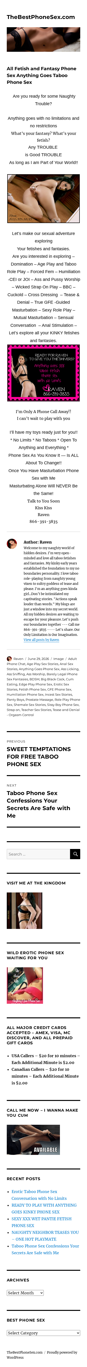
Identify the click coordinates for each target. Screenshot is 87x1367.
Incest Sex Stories (58, 694)
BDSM (34, 679)
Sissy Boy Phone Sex (63, 705)
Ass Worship (35, 674)
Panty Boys (15, 699)
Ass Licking (70, 669)
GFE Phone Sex (59, 689)
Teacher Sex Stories (36, 710)
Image (58, 659)
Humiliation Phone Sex (25, 694)
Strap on (13, 710)
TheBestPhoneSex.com (41, 17)
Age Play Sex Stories (42, 664)
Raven (18, 659)
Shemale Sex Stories (30, 705)
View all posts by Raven (41, 640)
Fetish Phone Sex (32, 689)
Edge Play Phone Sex (35, 684)
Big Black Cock (53, 679)
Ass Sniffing (16, 674)
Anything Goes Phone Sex (39, 669)
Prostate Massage (39, 699)
